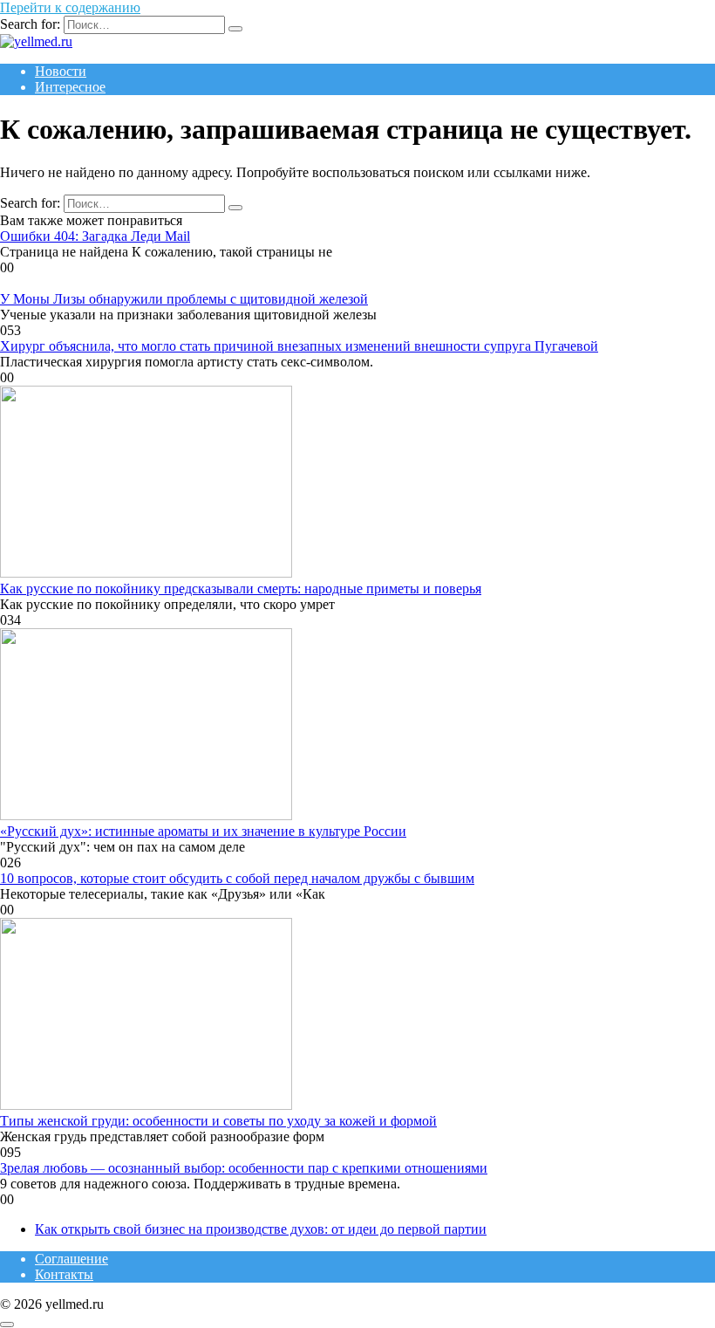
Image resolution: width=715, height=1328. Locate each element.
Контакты (64, 1274)
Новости (60, 71)
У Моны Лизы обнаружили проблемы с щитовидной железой (184, 298)
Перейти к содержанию (70, 7)
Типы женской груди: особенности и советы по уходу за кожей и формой (218, 1120)
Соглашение (71, 1258)
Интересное (70, 86)
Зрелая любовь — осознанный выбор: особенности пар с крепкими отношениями (243, 1167)
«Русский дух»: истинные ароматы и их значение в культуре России (203, 831)
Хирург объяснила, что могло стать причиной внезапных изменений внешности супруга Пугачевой (299, 346)
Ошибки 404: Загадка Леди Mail (95, 236)
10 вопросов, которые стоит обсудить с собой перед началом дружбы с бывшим (237, 878)
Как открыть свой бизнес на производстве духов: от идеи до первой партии (261, 1229)
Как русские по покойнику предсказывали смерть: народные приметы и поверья (240, 588)
